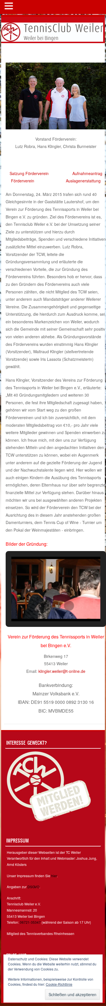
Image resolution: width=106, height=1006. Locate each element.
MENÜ (24, 7)
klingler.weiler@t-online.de (61, 671)
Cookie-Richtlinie (59, 984)
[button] (43, 606)
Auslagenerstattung (83, 180)
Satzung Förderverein (29, 173)
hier (54, 875)
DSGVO (33, 886)
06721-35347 (30, 922)
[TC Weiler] (52, 31)
